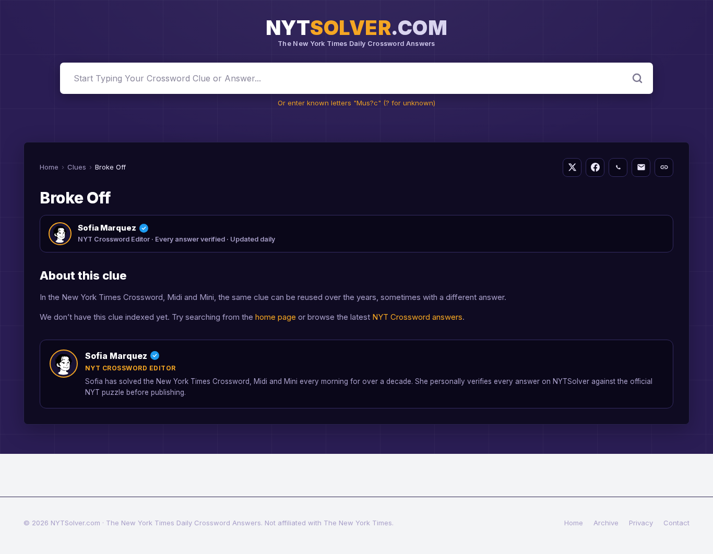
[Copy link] (664, 167)
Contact (676, 523)
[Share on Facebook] (595, 167)
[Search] (637, 78)
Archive (606, 523)
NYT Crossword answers (417, 317)
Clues (76, 167)
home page (275, 317)
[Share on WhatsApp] (618, 167)
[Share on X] (572, 167)
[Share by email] (641, 167)
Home (49, 167)
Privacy (641, 523)
